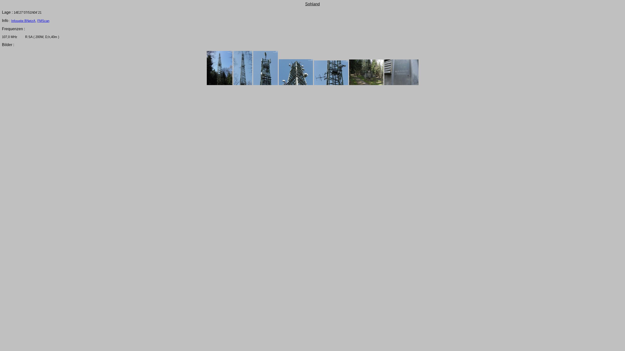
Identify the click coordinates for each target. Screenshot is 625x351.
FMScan (43, 21)
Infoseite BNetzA (23, 21)
